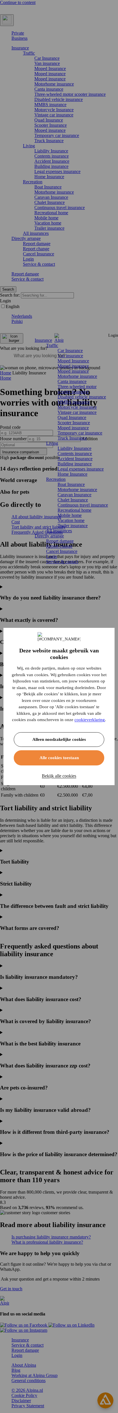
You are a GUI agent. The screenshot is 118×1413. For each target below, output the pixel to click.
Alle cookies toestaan (59, 757)
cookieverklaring (89, 719)
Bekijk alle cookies (59, 775)
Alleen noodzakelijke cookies (59, 739)
